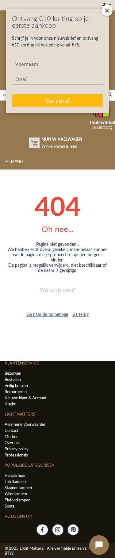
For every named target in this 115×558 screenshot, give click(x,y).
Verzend (58, 100)
